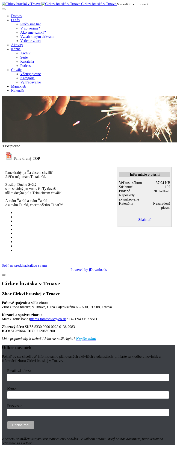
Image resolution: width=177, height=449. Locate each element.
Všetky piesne (30, 74)
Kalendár (17, 90)
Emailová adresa (19, 371)
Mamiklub (18, 86)
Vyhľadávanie (30, 82)
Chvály (16, 70)
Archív (25, 53)
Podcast (26, 66)
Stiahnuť (144, 220)
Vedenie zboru (30, 41)
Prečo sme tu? (30, 24)
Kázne (16, 49)
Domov (16, 16)
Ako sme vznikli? (33, 32)
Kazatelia (27, 61)
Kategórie (27, 78)
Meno (11, 388)
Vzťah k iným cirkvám (36, 36)
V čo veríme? (30, 28)
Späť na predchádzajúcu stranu (24, 265)
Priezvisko (14, 406)
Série (24, 57)
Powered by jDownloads (89, 270)
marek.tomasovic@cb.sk (48, 319)
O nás (15, 20)
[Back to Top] (4, 275)
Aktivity (17, 45)
